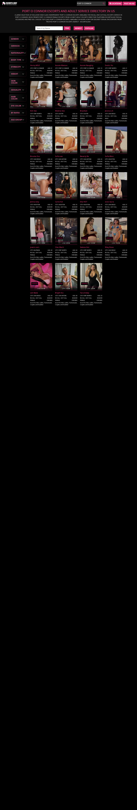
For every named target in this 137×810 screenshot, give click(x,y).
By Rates (15, 113)
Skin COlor (14, 82)
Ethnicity (16, 67)
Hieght (14, 74)
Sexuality (16, 90)
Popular (89, 28)
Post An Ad (129, 3)
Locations (116, 3)
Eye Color (16, 106)
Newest (78, 28)
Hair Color (14, 98)
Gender (15, 39)
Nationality (17, 53)
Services (15, 46)
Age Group (16, 120)
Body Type (16, 60)
